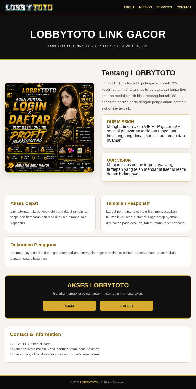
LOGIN (69, 306)
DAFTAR (126, 306)
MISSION (145, 7)
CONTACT (184, 7)
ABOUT (129, 7)
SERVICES (164, 7)
